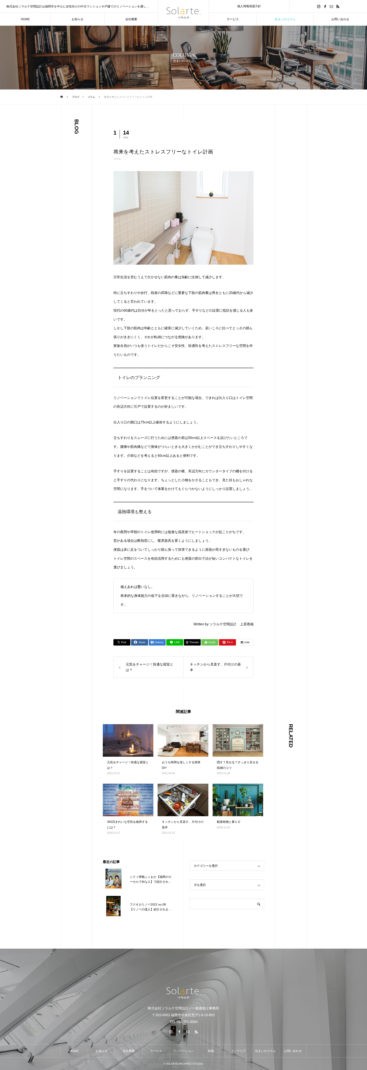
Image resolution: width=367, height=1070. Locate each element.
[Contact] (331, 6)
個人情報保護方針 (249, 6)
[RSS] (338, 6)
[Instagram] (318, 6)
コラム (117, 158)
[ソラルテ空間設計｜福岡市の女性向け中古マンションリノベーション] (183, 13)
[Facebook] (325, 6)
